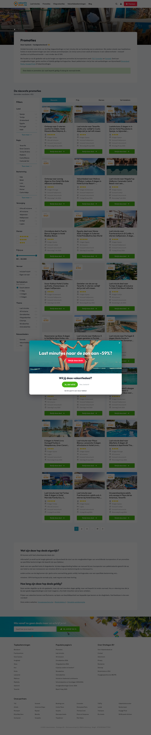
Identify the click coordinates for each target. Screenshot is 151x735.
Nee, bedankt (84, 384)
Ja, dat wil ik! (69, 384)
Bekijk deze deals (75, 360)
